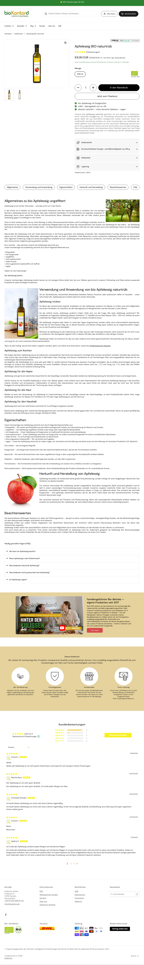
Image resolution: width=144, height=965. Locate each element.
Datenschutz (80, 895)
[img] (11, 753)
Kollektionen (19, 34)
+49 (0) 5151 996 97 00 (14, 901)
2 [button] (70, 863)
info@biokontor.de (11, 904)
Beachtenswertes (118, 187)
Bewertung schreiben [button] (118, 735)
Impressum (79, 898)
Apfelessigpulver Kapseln (100, 346)
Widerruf (78, 901)
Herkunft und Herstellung (91, 187)
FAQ (135, 187)
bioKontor (8, 958)
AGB (76, 891)
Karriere (43, 898)
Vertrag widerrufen (120, 929)
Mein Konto (111, 14)
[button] (128, 14)
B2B (41, 891)
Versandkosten (120, 58)
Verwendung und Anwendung (38, 187)
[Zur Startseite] (16, 13)
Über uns (43, 901)
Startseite (7, 34)
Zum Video (95, 630)
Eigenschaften (66, 187)
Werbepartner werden (49, 895)
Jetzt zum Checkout (107, 96)
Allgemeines (12, 187)
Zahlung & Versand (47, 905)
